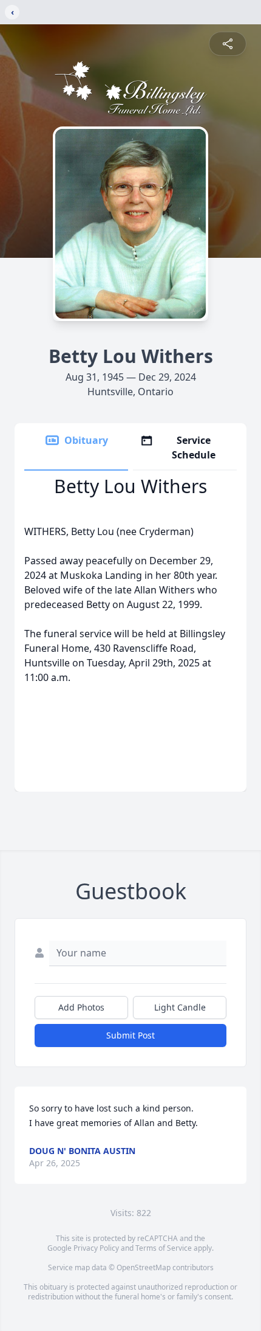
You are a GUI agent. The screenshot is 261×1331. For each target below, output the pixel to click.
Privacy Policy (96, 1248)
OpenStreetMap (144, 1267)
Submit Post (130, 1035)
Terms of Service (163, 1248)
